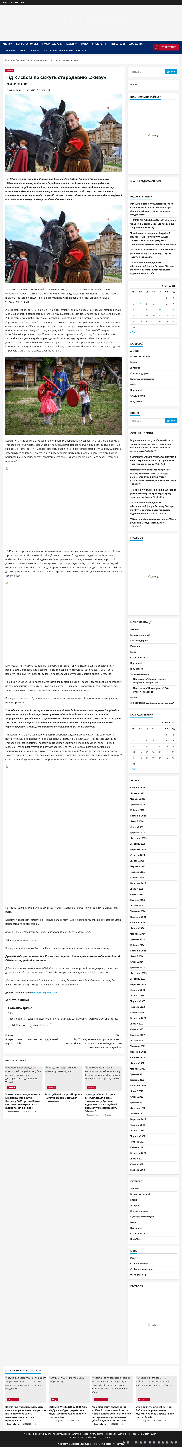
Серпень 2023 (137, 990)
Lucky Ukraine (91, 21)
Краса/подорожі (52, 43)
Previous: (31, 1039)
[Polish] (164, 1443)
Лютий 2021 (136, 1158)
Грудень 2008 (137, 1169)
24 (134, 321)
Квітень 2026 (137, 810)
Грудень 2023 (137, 967)
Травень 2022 (137, 1074)
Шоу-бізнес (136, 43)
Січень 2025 (136, 894)
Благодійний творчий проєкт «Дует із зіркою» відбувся (63, 1096)
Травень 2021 (137, 1141)
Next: (94, 1041)
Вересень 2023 (138, 984)
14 (160, 309)
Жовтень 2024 (137, 911)
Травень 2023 (137, 1006)
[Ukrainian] (177, 1443)
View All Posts (40, 1025)
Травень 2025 (137, 871)
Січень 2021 (136, 1164)
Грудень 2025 (137, 832)
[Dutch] (142, 1443)
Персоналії (118, 43)
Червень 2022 (137, 1068)
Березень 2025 (138, 883)
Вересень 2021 (138, 1119)
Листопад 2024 (138, 905)
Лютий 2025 (136, 888)
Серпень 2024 (137, 922)
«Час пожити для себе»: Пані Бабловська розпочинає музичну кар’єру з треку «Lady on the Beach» (153, 253)
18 (140, 315)
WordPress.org (138, 1274)
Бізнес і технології (140, 356)
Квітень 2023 (137, 1012)
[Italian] (160, 1443)
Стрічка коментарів (141, 1269)
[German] (155, 1443)
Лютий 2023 (136, 1023)
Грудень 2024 (137, 900)
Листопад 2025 (138, 838)
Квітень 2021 (137, 1147)
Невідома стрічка (149, 181)
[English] (146, 1443)
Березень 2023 (138, 1018)
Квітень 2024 (137, 945)
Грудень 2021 (137, 1102)
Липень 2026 (137, 793)
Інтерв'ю (135, 367)
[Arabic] (125, 1443)
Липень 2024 (137, 928)
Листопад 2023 (138, 973)
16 (173, 309)
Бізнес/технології (27, 43)
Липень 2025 (137, 860)
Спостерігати (169, 47)
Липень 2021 (137, 1130)
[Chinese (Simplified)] (131, 1443)
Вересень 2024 (138, 917)
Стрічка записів (139, 1263)
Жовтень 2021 (137, 1113)
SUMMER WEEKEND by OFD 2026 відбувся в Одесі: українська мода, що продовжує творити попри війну (153, 224)
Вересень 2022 (138, 1051)
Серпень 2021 (137, 1124)
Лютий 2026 (136, 821)
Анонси (7, 43)
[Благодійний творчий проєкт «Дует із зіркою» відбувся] (63, 1078)
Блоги (35, 50)
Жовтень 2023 (137, 978)
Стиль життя (99, 43)
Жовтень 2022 (137, 1046)
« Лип (133, 332)
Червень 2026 (137, 798)
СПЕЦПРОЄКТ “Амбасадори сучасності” (66, 50)
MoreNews (99, 1443)
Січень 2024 (136, 961)
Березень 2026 (138, 815)
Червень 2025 (137, 866)
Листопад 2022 (138, 1040)
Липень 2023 (137, 995)
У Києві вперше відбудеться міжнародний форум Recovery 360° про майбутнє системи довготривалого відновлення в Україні (22, 1101)
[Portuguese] (168, 1443)
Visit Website (18, 1025)
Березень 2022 (138, 1085)
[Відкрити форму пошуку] (150, 47)
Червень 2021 (137, 1136)
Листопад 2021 (138, 1108)
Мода (84, 43)
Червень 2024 (137, 933)
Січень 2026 (136, 827)
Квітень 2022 (137, 1079)
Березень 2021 (138, 1153)
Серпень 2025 (137, 855)
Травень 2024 (137, 939)
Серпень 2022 (137, 1057)
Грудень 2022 (137, 1035)
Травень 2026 (137, 804)
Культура (71, 43)
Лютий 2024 (136, 956)
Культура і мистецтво (142, 378)
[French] (151, 1443)
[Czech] (137, 1443)
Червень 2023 (137, 1001)
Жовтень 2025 (137, 843)
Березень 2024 (138, 950)
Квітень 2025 (137, 877)
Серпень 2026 (137, 787)
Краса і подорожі (139, 373)
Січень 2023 (136, 1029)
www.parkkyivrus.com (44, 992)
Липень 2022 (137, 1063)
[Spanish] (173, 1443)
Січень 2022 (136, 1096)
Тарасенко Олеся (15, 50)
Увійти (134, 1257)
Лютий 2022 (136, 1091)
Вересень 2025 (138, 849)
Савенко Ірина (14, 90)
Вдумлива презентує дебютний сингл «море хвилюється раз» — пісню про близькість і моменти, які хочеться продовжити (25, 1413)
